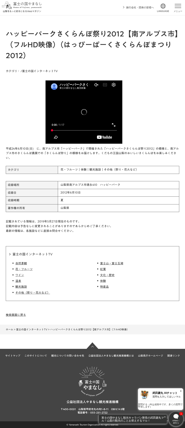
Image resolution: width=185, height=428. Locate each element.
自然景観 (21, 263)
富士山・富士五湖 (111, 263)
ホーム (9, 329)
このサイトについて (35, 355)
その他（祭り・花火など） (32, 292)
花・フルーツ (24, 269)
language (163, 11)
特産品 (104, 286)
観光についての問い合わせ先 (67, 355)
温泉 (18, 280)
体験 (103, 280)
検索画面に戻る (16, 314)
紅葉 (103, 269)
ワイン (19, 275)
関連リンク (173, 355)
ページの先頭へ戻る (92, 345)
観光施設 (21, 286)
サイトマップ (12, 355)
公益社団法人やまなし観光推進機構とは (111, 355)
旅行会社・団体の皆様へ (140, 7)
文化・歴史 (107, 275)
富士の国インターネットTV (32, 254)
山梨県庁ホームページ (150, 355)
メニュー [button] (178, 11)
